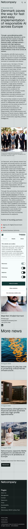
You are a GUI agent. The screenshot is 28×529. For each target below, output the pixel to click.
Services (3, 507)
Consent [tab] (5, 238)
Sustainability (5, 505)
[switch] (23, 268)
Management (4, 495)
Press (2, 502)
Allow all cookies (13, 283)
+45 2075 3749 (5, 322)
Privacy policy (4, 517)
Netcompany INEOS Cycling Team (10, 510)
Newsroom (5, 464)
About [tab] (22, 238)
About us (3, 493)
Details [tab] (13, 238)
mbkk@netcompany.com (9, 320)
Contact (3, 497)
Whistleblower (4, 522)
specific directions (12, 194)
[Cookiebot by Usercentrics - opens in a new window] (19, 235)
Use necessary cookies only (13, 293)
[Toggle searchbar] (22, 2)
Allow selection (13, 288)
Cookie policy (4, 519)
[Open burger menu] (25, 2)
